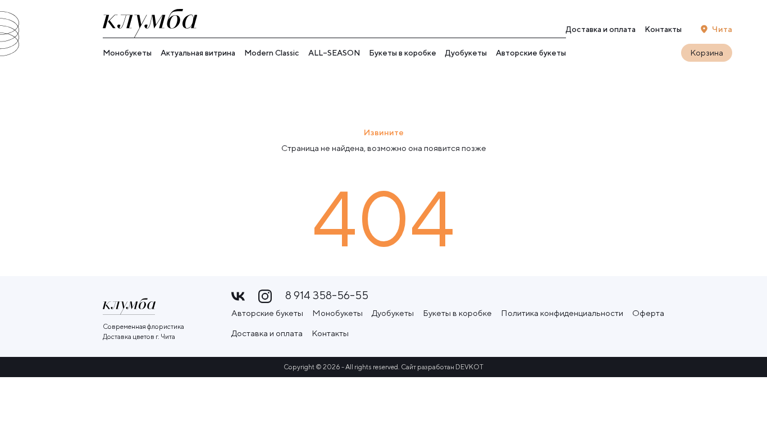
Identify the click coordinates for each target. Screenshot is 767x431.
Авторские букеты (531, 52)
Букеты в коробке (402, 52)
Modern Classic (271, 52)
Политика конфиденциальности (562, 313)
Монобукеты (127, 52)
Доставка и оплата (601, 29)
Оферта (648, 313)
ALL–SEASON (334, 52)
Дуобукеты (466, 52)
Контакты (663, 29)
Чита (722, 29)
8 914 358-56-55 (326, 295)
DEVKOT (469, 367)
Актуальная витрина (198, 52)
